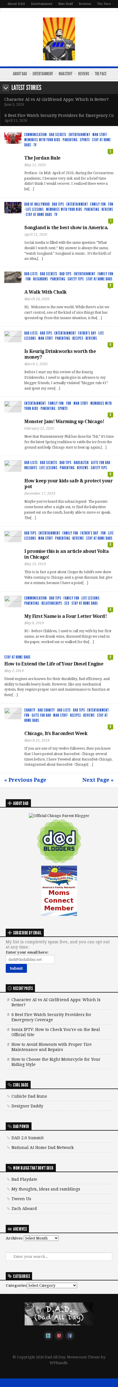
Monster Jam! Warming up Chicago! (64, 421)
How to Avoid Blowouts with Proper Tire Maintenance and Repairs (51, 1047)
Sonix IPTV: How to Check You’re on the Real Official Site (55, 1032)
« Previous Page (25, 780)
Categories (16, 1285)
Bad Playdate (24, 1179)
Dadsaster (81, 462)
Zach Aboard (24, 1208)
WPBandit (58, 1363)
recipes (77, 338)
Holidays (30, 467)
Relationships (52, 603)
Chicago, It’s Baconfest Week (55, 733)
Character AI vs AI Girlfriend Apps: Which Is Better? (56, 99)
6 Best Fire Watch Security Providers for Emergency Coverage (51, 1017)
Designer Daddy (27, 1106)
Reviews (85, 4)
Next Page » (98, 780)
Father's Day (87, 333)
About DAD (16, 4)
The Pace (104, 4)
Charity (30, 710)
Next (5, 88)
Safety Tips (76, 279)
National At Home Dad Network (42, 1147)
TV (35, 145)
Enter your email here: (27, 952)
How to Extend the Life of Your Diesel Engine (53, 664)
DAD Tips (58, 204)
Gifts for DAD (100, 462)
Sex (66, 603)
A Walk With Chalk (45, 292)
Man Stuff (65, 4)
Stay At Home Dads (39, 214)
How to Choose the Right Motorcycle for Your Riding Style (56, 1062)
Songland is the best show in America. (66, 227)
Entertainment (41, 4)
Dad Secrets (57, 134)
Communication (35, 134)
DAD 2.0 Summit (27, 1137)
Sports (85, 139)
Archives (14, 1238)
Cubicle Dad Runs (29, 1096)
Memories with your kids (42, 139)
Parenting (70, 139)
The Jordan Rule (42, 158)
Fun (110, 204)
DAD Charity (46, 710)
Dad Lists (31, 274)
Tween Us (21, 1199)
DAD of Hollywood (37, 204)
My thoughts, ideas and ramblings (45, 1189)
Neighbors (40, 279)
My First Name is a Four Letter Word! (65, 616)
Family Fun (98, 204)
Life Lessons (35, 209)
